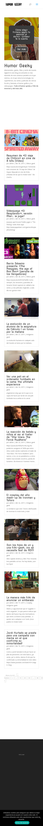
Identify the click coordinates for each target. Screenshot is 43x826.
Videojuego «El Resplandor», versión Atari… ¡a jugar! (19, 213)
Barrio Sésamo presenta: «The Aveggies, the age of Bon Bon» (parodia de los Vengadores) (20, 269)
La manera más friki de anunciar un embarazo (21, 599)
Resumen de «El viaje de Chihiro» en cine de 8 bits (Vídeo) (21, 158)
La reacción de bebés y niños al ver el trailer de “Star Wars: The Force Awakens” (21, 435)
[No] (40, 818)
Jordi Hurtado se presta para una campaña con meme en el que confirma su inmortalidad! (21, 638)
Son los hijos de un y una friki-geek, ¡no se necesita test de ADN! (20, 547)
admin (11, 163)
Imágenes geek (12, 605)
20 (25, 678)
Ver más (21, 49)
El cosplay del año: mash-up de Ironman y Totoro (21, 497)
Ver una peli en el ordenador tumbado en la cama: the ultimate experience (21, 380)
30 (29, 678)
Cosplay (29, 603)
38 (37, 678)
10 (20, 678)
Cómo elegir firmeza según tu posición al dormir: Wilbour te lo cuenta (21, 34)
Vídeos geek (30, 163)
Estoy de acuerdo (22, 823)
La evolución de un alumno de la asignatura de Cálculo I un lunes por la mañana (21, 327)
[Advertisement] (21, 108)
